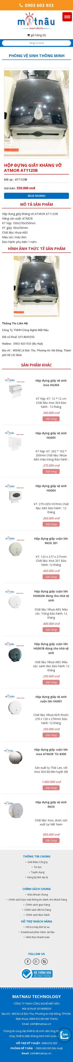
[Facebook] (28, 961)
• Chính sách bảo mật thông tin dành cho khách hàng (36, 899)
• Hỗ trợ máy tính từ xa (36, 927)
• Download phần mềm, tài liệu (37, 932)
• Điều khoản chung (36, 894)
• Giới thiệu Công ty (36, 862)
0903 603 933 (39, 5)
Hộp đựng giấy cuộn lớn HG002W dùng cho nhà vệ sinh (51, 595)
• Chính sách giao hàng (36, 904)
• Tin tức (37, 867)
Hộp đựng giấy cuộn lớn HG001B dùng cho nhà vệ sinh (51, 648)
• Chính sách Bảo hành (37, 915)
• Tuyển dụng (36, 872)
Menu (67, 16)
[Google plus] (36, 961)
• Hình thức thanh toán (37, 937)
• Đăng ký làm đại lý (36, 877)
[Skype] (44, 961)
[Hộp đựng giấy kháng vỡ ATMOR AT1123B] (36, 286)
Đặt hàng (51, 419)
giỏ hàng (38, 35)
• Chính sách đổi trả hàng (36, 910)
